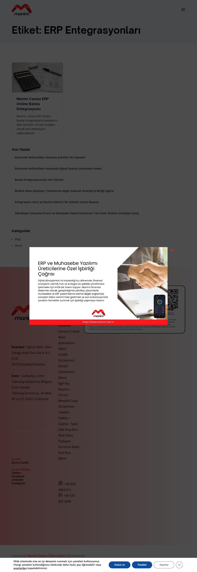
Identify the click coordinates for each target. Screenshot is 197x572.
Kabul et (119, 565)
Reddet (142, 565)
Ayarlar (164, 565)
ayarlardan (20, 568)
